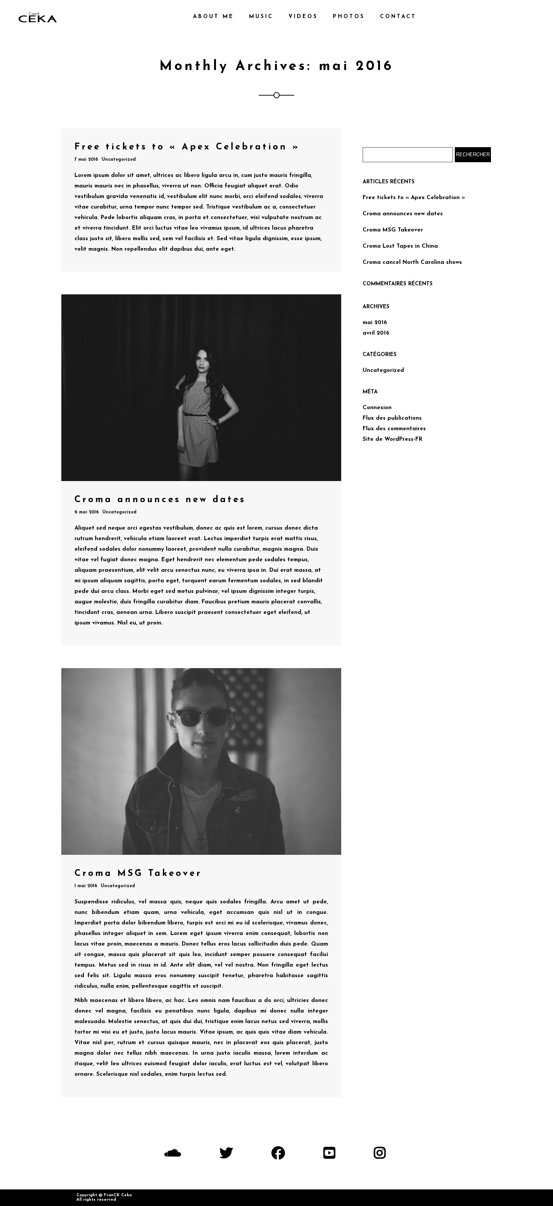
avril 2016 (376, 333)
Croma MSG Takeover (393, 230)
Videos (303, 17)
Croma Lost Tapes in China (400, 246)
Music (261, 17)
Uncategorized (119, 159)
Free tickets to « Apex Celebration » (414, 198)
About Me (213, 17)
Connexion (377, 408)
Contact (398, 17)
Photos (349, 17)
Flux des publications (392, 418)
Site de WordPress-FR (392, 439)
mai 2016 (375, 323)
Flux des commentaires (394, 429)
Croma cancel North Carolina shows (412, 262)
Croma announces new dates (403, 214)
